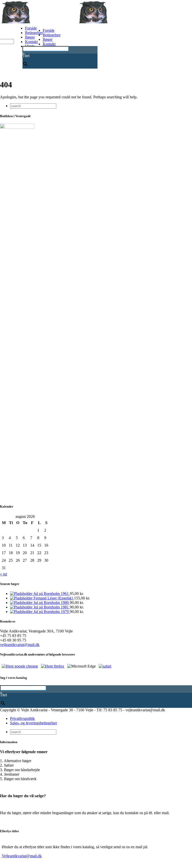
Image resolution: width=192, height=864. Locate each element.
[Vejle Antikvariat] (77, 22)
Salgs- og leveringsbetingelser (33, 723)
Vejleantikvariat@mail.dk (22, 856)
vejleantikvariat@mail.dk (20, 644)
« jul (3, 574)
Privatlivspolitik (22, 718)
